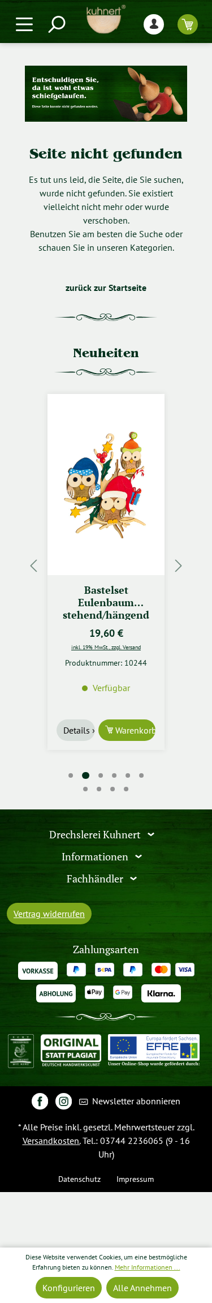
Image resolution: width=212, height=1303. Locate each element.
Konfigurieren (68, 1287)
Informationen (96, 856)
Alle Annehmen (142, 1287)
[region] (106, 565)
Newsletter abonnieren (135, 1101)
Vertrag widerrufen (49, 913)
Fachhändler (96, 878)
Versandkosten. (51, 1140)
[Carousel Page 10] (126, 789)
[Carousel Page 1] (70, 775)
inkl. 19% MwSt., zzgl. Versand (106, 647)
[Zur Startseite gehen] (106, 19)
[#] (40, 1101)
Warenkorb (134, 730)
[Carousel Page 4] (114, 775)
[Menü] (24, 24)
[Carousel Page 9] (113, 789)
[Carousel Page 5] (128, 775)
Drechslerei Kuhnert (96, 834)
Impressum (135, 1178)
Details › (79, 730)
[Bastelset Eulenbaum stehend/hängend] (106, 484)
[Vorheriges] (33, 565)
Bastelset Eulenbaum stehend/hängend (106, 602)
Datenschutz (79, 1178)
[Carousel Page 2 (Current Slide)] (85, 775)
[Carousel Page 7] (86, 789)
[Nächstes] (178, 565)
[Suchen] (56, 24)
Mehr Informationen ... (147, 1267)
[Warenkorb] (188, 24)
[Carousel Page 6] (141, 775)
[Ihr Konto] (154, 24)
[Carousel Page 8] (99, 789)
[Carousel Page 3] (100, 775)
